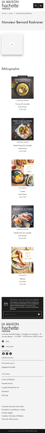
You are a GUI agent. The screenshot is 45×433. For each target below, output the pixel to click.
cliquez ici (13, 309)
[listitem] (3, 353)
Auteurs (11, 13)
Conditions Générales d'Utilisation (12, 416)
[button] (22, 363)
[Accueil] (10, 5)
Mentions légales (7, 413)
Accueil (4, 13)
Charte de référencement (10, 419)
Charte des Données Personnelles (13, 406)
